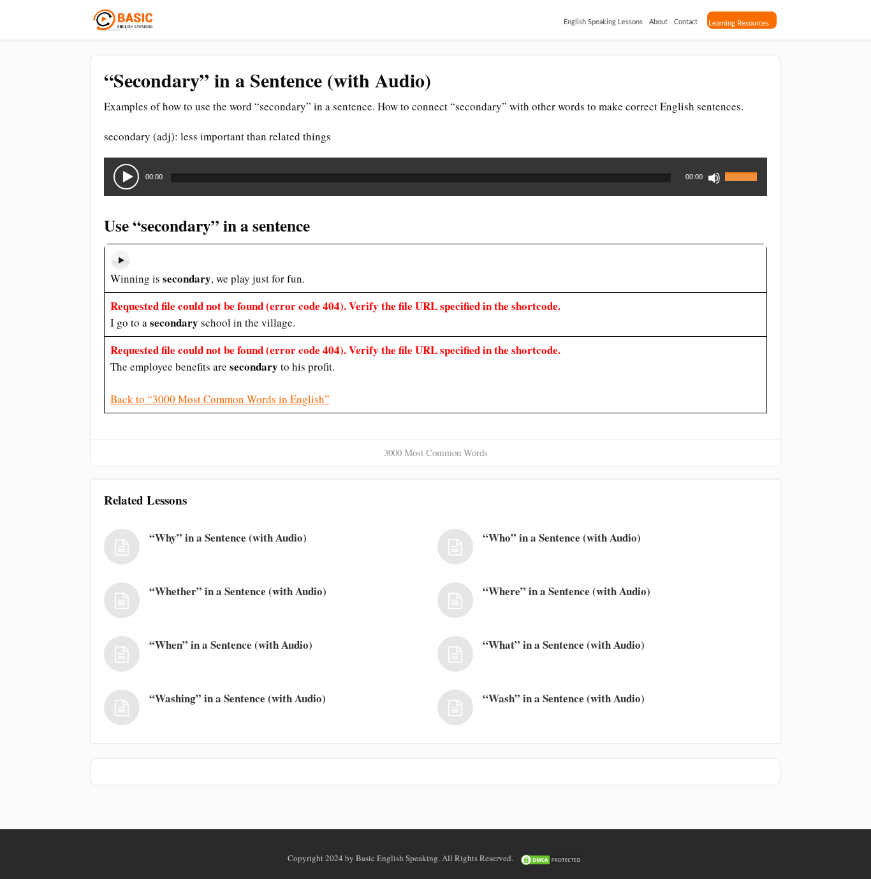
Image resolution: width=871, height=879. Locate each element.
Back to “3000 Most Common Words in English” (220, 399)
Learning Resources (738, 23)
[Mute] (714, 178)
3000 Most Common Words (436, 452)
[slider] (743, 169)
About (658, 22)
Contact (686, 22)
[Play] (126, 176)
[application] (435, 177)
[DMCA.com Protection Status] (551, 858)
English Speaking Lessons (603, 22)
